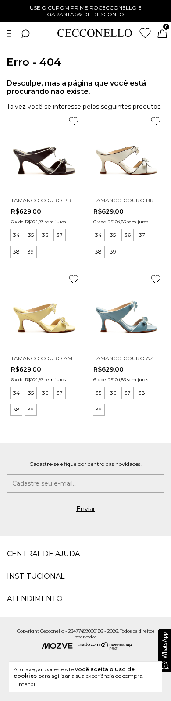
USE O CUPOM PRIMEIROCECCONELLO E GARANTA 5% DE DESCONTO (86, 11)
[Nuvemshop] (105, 648)
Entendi (25, 684)
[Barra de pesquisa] (25, 35)
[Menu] (10, 35)
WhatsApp (164, 645)
